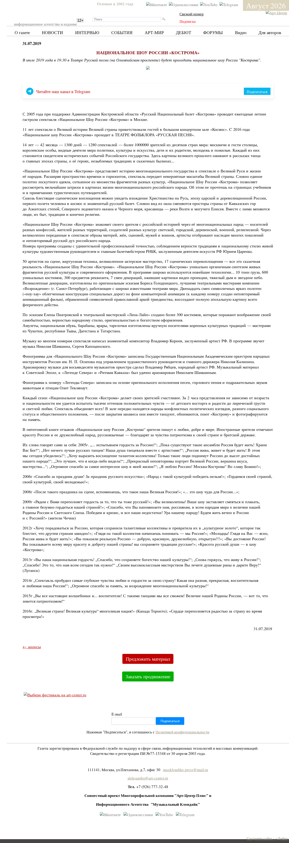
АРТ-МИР (154, 32)
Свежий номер (191, 13)
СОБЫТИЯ (122, 32)
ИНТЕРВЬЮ (87, 32)
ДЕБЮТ (183, 32)
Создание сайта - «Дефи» (268, 838)
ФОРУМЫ (213, 32)
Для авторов (270, 32)
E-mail (117, 714)
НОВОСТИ (52, 32)
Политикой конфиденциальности (182, 732)
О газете (22, 32)
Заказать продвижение (148, 676)
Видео (241, 32)
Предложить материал (148, 659)
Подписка (187, 21)
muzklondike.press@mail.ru (185, 769)
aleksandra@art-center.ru (148, 778)
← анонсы (32, 646)
